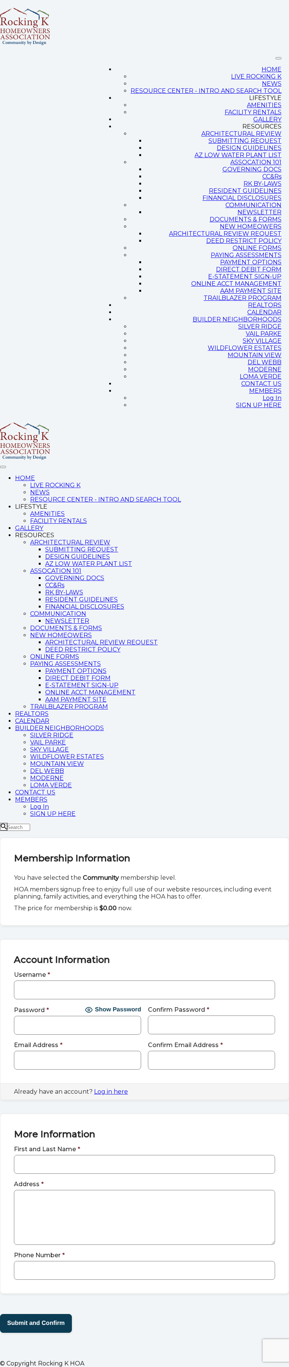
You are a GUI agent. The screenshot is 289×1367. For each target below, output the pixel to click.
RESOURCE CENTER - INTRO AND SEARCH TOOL (206, 90)
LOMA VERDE (260, 376)
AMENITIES (264, 105)
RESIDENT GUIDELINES (245, 190)
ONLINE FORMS (257, 248)
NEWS (271, 83)
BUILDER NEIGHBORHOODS (237, 319)
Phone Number (39, 1255)
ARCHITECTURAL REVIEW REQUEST (225, 233)
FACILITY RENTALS (253, 112)
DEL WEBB (264, 362)
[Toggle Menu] (278, 58)
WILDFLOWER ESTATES (244, 348)
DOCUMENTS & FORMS (245, 219)
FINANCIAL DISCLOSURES (241, 198)
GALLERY (267, 119)
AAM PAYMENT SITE (250, 290)
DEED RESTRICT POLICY (243, 240)
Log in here (111, 1091)
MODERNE (264, 369)
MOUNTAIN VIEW (254, 355)
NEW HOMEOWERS (250, 226)
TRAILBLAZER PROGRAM (242, 298)
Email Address (38, 1045)
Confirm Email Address (185, 1045)
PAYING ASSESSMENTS (246, 255)
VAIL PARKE (263, 333)
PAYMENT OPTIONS (250, 262)
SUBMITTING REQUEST (244, 140)
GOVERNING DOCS (251, 169)
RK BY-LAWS (262, 183)
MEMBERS (265, 390)
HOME (271, 69)
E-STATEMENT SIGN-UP (244, 276)
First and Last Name (47, 1149)
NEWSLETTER (259, 212)
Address (29, 1184)
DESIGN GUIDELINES (249, 148)
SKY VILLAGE (262, 340)
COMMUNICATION (253, 205)
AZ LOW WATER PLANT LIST (238, 155)
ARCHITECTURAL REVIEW (241, 133)
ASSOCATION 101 (255, 162)
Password (31, 1010)
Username (32, 974)
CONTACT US (261, 383)
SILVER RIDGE (259, 326)
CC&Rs (271, 176)
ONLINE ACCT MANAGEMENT (236, 283)
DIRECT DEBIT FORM (248, 269)
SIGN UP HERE (258, 405)
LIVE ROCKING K (256, 76)
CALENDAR (264, 312)
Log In (272, 398)
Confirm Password (178, 1009)
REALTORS (264, 305)
